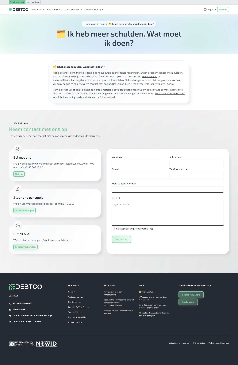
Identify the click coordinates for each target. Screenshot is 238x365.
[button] (72, 9)
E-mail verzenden (25, 246)
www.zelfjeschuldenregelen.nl (70, 80)
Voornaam (117, 157)
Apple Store (188, 301)
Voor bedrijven (33, 2)
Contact (223, 9)
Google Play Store (191, 294)
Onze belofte (37, 9)
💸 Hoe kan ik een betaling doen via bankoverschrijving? (154, 314)
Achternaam (176, 157)
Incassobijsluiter (75, 322)
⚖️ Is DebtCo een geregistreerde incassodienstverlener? (152, 306)
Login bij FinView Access (78, 307)
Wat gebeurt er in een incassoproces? (113, 293)
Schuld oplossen (17, 2)
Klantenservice (74, 302)
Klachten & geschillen (77, 317)
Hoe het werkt (54, 9)
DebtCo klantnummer (124, 183)
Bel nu (19, 173)
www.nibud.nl (149, 76)
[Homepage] (18, 9)
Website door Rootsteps (219, 343)
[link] (72, 9)
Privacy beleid (199, 343)
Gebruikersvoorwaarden (179, 343)
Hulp (102, 24)
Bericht (116, 197)
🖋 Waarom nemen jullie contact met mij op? (153, 298)
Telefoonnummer (179, 169)
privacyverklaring (143, 228)
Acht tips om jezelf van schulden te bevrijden (118, 312)
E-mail (115, 169)
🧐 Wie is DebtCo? (146, 292)
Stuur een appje (24, 210)
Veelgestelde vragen (77, 297)
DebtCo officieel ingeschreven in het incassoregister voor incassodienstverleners (119, 303)
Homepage (90, 24)
